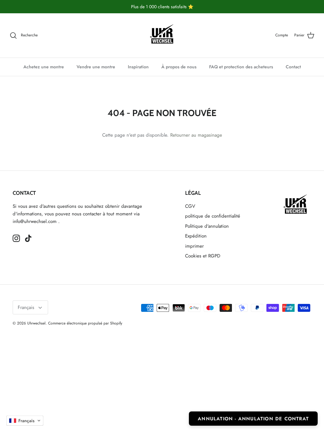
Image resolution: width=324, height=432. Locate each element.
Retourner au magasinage (196, 135)
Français (26, 307)
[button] (24, 421)
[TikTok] (28, 238)
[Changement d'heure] (162, 35)
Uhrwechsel (36, 323)
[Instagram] (16, 238)
